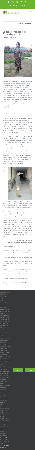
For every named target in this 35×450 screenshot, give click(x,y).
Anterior (20, 23)
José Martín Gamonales (18, 282)
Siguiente (28, 23)
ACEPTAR (18, 370)
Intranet (22, 5)
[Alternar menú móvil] (31, 11)
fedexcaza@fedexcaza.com (17, 7)
